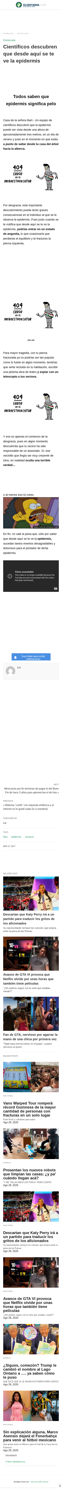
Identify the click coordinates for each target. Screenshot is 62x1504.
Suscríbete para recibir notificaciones (33, 657)
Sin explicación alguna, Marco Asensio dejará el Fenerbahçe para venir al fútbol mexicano (30, 1436)
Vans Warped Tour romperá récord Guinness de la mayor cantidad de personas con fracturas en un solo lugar (29, 1109)
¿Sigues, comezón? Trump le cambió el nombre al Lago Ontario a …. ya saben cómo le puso (29, 1371)
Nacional (8, 1096)
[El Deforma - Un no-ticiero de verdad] (31, 5)
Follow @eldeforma (15, 1461)
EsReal (7, 1163)
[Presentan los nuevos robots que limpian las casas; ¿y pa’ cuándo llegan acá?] (31, 1144)
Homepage (8, 33)
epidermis (16, 836)
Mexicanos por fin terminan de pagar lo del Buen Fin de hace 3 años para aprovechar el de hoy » (31, 790)
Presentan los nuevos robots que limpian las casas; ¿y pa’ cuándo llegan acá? (29, 1174)
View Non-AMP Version (39, 1482)
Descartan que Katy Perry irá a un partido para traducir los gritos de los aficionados (29, 919)
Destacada (22, 33)
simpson (29, 836)
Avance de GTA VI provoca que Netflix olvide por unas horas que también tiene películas (28, 979)
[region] (31, 18)
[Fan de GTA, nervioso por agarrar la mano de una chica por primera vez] (31, 1014)
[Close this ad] (60, 1486)
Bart (5, 836)
